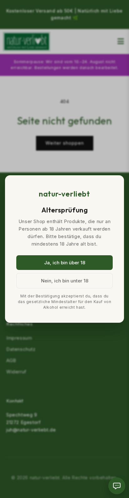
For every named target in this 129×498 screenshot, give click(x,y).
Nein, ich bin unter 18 (64, 281)
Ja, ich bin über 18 (64, 263)
